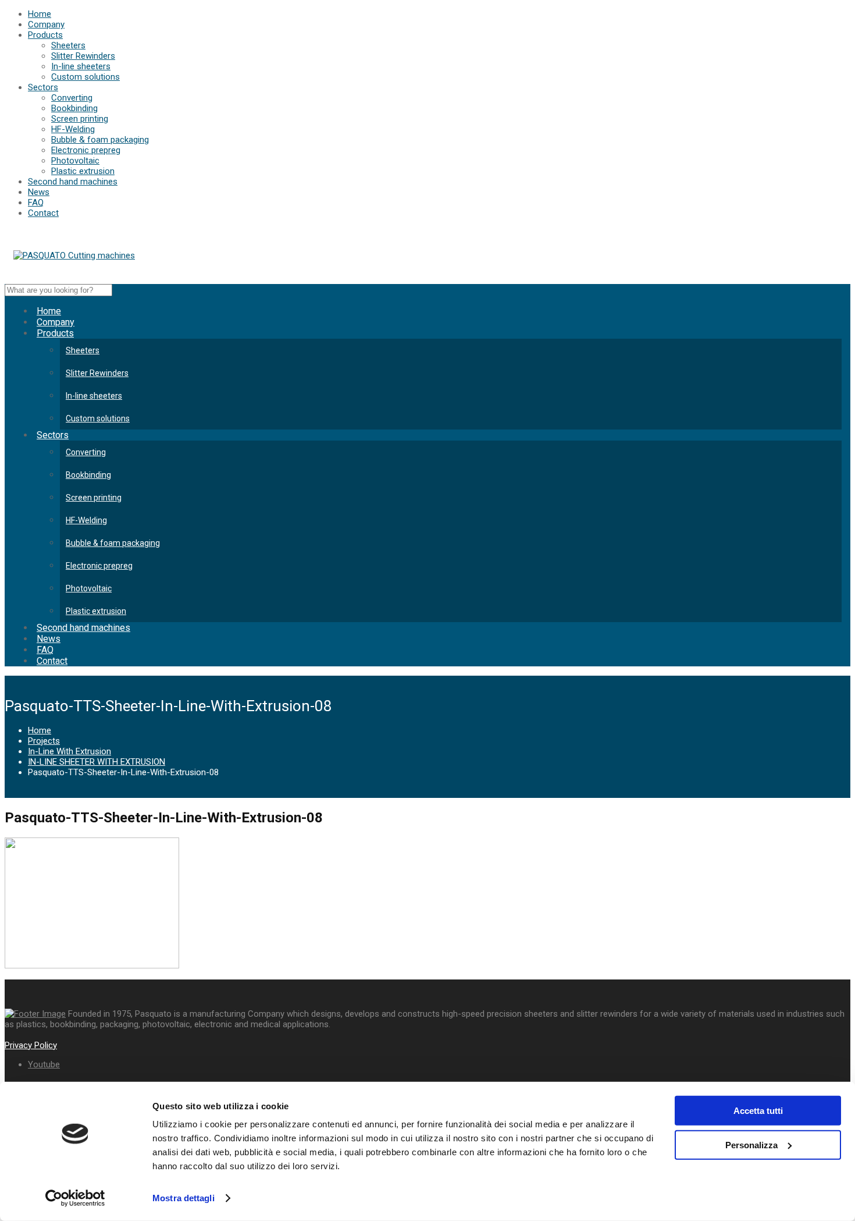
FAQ (36, 202)
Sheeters (68, 45)
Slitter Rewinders (83, 56)
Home (39, 14)
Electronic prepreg (85, 150)
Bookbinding (74, 108)
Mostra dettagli (183, 1198)
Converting (71, 98)
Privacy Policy (31, 1045)
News (38, 192)
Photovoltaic (75, 160)
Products (45, 35)
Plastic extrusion (83, 171)
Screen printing (79, 118)
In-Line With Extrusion (69, 751)
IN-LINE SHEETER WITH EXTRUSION (96, 762)
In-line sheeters (81, 66)
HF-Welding (73, 129)
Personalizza (751, 1144)
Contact (43, 213)
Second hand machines (72, 181)
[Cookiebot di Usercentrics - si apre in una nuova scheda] (75, 1198)
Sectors (43, 87)
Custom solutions (85, 77)
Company (46, 24)
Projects (44, 741)
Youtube (44, 1064)
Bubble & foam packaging (100, 139)
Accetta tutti (758, 1111)
